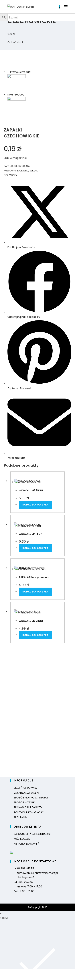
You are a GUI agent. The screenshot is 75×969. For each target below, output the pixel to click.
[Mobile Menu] (64, 6)
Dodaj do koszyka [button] (35, 504)
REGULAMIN (20, 817)
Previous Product (20, 72)
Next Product (15, 94)
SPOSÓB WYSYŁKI (24, 802)
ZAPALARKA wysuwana (34, 577)
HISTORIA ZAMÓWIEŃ (26, 843)
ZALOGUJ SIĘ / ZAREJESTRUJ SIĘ (33, 834)
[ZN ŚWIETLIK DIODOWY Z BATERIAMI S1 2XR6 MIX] (16, 106)
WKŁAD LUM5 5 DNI (31, 490)
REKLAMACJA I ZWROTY (28, 807)
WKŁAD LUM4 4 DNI (31, 534)
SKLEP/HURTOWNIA (25, 788)
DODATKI (22, 170)
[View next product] (26, 94)
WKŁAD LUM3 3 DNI (31, 621)
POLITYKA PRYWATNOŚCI (29, 812)
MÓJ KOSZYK (22, 839)
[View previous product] (8, 72)
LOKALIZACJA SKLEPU (26, 792)
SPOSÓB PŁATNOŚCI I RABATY (32, 797)
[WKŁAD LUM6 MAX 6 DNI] (16, 83)
